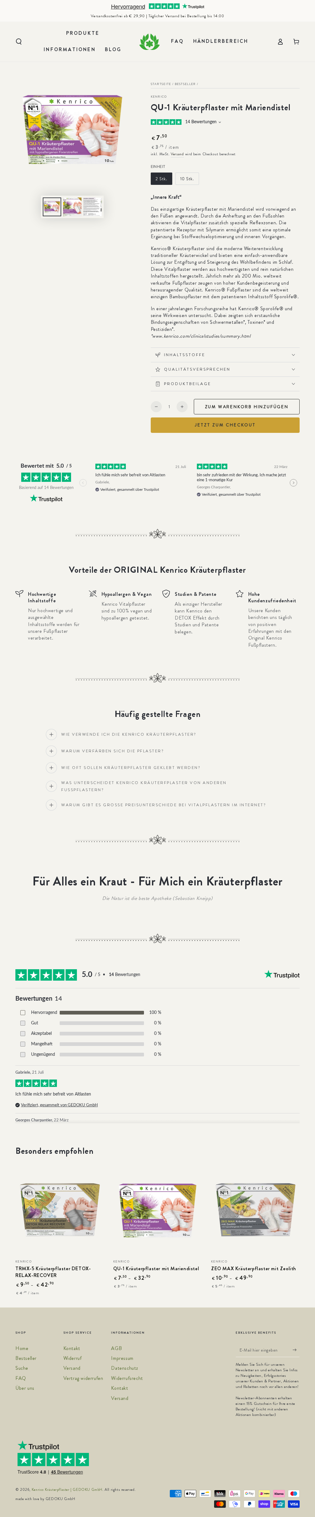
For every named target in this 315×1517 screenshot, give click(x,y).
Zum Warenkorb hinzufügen (247, 407)
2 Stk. (161, 179)
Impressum (122, 1358)
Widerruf (72, 1358)
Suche (21, 1368)
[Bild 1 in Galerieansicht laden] (52, 206)
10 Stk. (187, 179)
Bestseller (185, 84)
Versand (177, 154)
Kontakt (71, 1348)
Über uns (24, 1388)
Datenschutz (124, 1368)
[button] (19, 41)
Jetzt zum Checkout (225, 425)
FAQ (20, 1378)
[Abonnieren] (296, 1350)
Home (21, 1348)
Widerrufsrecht (127, 1378)
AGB (116, 1348)
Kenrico (159, 97)
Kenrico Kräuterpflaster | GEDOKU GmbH (67, 1489)
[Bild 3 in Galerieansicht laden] (92, 206)
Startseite (161, 84)
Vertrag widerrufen (83, 1378)
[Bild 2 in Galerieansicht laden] (72, 206)
